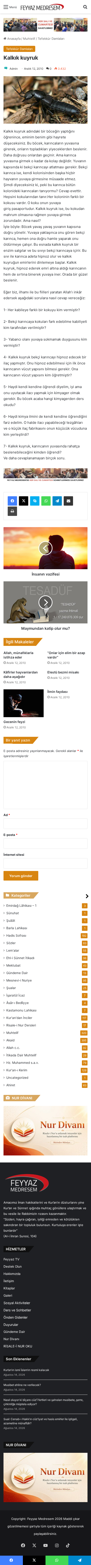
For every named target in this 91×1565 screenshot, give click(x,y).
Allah (13, 1048)
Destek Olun (13, 1266)
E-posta (11, 835)
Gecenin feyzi (14, 722)
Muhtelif (29, 38)
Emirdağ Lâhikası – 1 (21, 905)
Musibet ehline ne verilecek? (22, 1385)
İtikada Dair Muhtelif (21, 1055)
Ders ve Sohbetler (17, 1310)
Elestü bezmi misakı (63, 672)
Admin (14, 68)
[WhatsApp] (46, 501)
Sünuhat (12, 913)
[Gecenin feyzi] (24, 703)
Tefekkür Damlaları (51, 38)
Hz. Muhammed (22, 1063)
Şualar (11, 988)
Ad (7, 815)
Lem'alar (12, 950)
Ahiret (10, 1085)
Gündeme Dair (17, 973)
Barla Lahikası (16, 928)
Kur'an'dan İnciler (19, 1018)
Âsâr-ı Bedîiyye (17, 1003)
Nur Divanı (11, 1339)
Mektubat (13, 965)
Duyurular (11, 1325)
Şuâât (10, 920)
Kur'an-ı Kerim (16, 1070)
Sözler (11, 943)
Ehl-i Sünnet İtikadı (20, 958)
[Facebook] (12, 501)
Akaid (10, 1040)
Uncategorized (17, 1077)
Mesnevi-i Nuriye (19, 980)
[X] (23, 501)
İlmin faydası (57, 692)
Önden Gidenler (16, 1317)
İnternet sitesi (14, 854)
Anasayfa (13, 38)
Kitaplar (9, 1288)
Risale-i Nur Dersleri (21, 1025)
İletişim (9, 1281)
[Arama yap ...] (85, 8)
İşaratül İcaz (15, 995)
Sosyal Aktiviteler (17, 1303)
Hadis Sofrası (16, 935)
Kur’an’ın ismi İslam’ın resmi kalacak (26, 1370)
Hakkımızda (12, 1274)
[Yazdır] (12, 511)
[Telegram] (57, 501)
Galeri (8, 1295)
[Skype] (34, 501)
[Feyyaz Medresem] (43, 6)
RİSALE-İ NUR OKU (18, 1346)
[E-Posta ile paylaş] (68, 501)
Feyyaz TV (11, 1259)
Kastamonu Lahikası (21, 1010)
